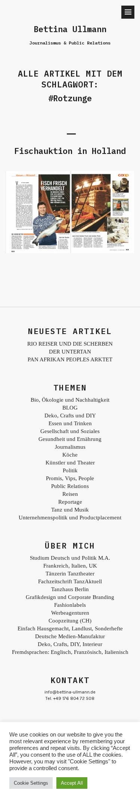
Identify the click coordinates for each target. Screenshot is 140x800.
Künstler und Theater (70, 463)
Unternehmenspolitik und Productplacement (70, 518)
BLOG (70, 408)
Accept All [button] (72, 783)
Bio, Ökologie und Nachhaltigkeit (70, 400)
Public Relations (70, 486)
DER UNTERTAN (70, 352)
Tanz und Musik (70, 510)
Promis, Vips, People (70, 478)
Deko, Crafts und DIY (70, 415)
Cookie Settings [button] (31, 783)
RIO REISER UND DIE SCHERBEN (70, 344)
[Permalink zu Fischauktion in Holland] (70, 251)
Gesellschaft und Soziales (70, 431)
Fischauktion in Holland (70, 150)
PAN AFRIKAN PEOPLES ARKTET (70, 359)
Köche (70, 455)
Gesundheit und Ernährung (70, 439)
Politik (70, 470)
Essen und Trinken (70, 423)
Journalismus (70, 447)
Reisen (70, 494)
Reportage (70, 502)
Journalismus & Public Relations (70, 43)
